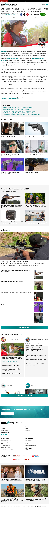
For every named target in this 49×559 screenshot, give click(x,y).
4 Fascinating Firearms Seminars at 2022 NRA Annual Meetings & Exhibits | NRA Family (11, 364)
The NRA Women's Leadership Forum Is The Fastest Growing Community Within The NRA (11, 481)
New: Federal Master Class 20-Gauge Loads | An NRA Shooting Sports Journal (12, 222)
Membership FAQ (28, 443)
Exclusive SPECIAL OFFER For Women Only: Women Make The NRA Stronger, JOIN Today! (35, 481)
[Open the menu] (46, 4)
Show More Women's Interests (31, 395)
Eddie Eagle (36, 352)
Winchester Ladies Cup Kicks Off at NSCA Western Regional (18, 107)
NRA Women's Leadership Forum (7, 443)
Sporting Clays (28, 103)
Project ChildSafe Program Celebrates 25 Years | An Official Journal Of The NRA (36, 360)
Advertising (3, 428)
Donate (16, 1)
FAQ (28, 506)
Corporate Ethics (17, 506)
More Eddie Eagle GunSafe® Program (33, 378)
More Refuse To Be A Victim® (6, 378)
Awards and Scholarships (6, 440)
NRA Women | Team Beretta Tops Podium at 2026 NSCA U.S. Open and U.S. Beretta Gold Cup (11, 206)
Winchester (4, 51)
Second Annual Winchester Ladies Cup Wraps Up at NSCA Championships (21, 114)
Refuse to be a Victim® (5, 445)
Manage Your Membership (30, 445)
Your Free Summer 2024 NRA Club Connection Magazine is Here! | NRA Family (36, 356)
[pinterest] (27, 14)
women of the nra (13, 361)
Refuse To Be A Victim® (13, 339)
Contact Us (3, 426)
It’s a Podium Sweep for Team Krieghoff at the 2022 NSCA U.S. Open (20, 113)
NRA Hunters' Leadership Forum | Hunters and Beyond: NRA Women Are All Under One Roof (12, 358)
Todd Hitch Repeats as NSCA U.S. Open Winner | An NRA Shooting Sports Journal (35, 206)
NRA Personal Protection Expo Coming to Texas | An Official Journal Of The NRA (12, 374)
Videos (26, 428)
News (2, 14)
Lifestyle (5, 14)
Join (10, 1)
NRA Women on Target (5, 447)
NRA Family (9, 385)
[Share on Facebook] (21, 14)
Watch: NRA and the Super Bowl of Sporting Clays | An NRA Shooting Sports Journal (36, 222)
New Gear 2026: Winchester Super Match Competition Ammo (16, 292)
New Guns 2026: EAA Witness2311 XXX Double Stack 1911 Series (15, 303)
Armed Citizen (28, 430)
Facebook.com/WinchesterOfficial (10, 98)
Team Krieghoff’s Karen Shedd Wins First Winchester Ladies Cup (19, 111)
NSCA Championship (21, 103)
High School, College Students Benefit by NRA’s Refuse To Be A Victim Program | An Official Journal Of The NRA (12, 369)
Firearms (13, 14)
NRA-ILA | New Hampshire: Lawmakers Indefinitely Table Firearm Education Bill (34, 349)
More (8, 230)
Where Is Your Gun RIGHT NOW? (9, 314)
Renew (12, 1)
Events (9, 14)
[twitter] (24, 14)
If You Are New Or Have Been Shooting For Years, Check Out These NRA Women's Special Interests (36, 499)
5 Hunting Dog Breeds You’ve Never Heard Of (12, 281)
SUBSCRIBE (7, 413)
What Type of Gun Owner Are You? (14, 261)
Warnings (23, 506)
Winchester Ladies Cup (12, 103)
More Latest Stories (30, 327)
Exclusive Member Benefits (30, 442)
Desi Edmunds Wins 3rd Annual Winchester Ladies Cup (16, 109)
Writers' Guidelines (4, 430)
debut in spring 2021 (12, 58)
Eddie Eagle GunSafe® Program (39, 339)
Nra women (6, 361)
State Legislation (29, 352)
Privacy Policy (3, 506)
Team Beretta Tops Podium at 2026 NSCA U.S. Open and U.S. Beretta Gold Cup (15, 271)
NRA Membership (4, 442)
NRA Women (34, 385)
